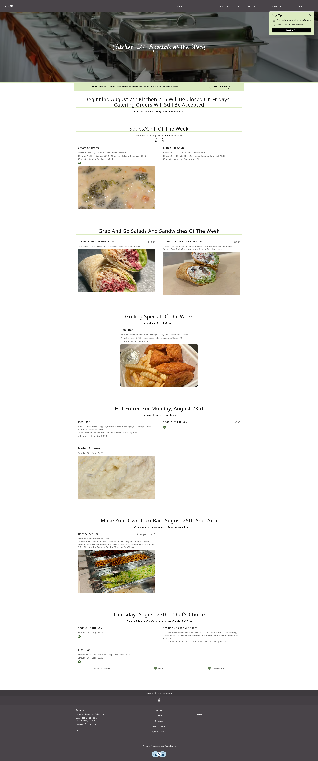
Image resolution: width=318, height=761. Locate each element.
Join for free (219, 86)
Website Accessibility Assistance (159, 746)
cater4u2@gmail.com (86, 724)
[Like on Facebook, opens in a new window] (159, 701)
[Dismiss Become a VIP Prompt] (310, 15)
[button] (184, 6)
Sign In (299, 6)
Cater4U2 (200, 715)
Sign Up (288, 6)
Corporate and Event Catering (252, 6)
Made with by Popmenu (87, 692)
